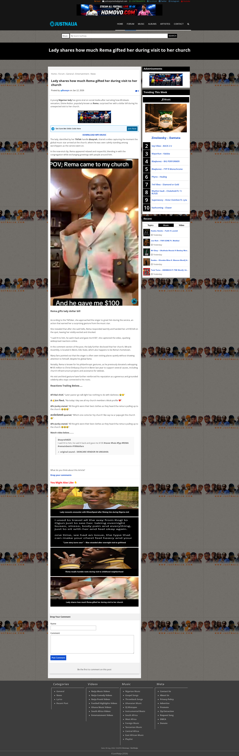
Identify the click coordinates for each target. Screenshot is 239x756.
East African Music (134, 735)
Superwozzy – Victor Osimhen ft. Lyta (169, 200)
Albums (152, 24)
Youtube (186, 1)
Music (141, 24)
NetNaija (134, 748)
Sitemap (125, 748)
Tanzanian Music (133, 727)
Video (181, 225)
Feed (98, 1)
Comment (55, 633)
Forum (130, 24)
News (59, 695)
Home (120, 24)
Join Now (132, 128)
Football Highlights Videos (104, 703)
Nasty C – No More (159, 231)
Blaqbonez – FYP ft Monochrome (167, 169)
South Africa (131, 715)
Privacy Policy (167, 699)
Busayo (65, 90)
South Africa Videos (101, 711)
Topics (150, 225)
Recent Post (62, 703)
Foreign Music (132, 723)
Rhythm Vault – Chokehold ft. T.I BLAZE (167, 192)
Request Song (167, 715)
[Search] (188, 24)
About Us (164, 695)
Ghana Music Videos (101, 707)
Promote (164, 707)
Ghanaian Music (133, 703)
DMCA (163, 719)
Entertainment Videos (102, 715)
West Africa (131, 719)
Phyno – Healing (159, 176)
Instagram (174, 1)
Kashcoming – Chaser (162, 207)
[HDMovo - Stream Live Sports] (119, 14)
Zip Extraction (167, 711)
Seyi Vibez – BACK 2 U (162, 146)
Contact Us (165, 691)
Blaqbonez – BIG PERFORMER (165, 161)
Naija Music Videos (100, 691)
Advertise (164, 703)
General (60, 691)
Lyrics (59, 699)
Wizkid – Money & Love (161, 270)
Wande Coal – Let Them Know (163, 241)
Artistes (165, 24)
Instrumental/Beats (135, 711)
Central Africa (132, 731)
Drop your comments (60, 475)
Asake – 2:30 (156, 260)
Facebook (153, 1)
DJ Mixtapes (131, 707)
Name (53, 623)
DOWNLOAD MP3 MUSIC (94, 134)
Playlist (129, 739)
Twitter (163, 1)
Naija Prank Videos (100, 699)
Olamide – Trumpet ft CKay (162, 251)
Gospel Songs (131, 695)
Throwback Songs (134, 699)
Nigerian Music (132, 691)
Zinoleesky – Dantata (166, 138)
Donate (163, 723)
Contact (179, 24)
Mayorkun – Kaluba (161, 153)
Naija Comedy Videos (101, 695)
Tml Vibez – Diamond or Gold (165, 184)
